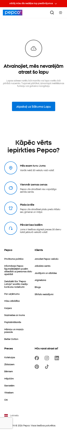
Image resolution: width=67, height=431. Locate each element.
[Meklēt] (52, 12)
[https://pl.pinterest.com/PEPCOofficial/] (37, 366)
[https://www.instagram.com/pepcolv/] (47, 358)
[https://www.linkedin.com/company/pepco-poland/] (57, 358)
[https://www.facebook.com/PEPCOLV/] (37, 358)
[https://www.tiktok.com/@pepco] (47, 366)
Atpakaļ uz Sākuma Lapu (33, 106)
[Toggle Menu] (60, 12)
